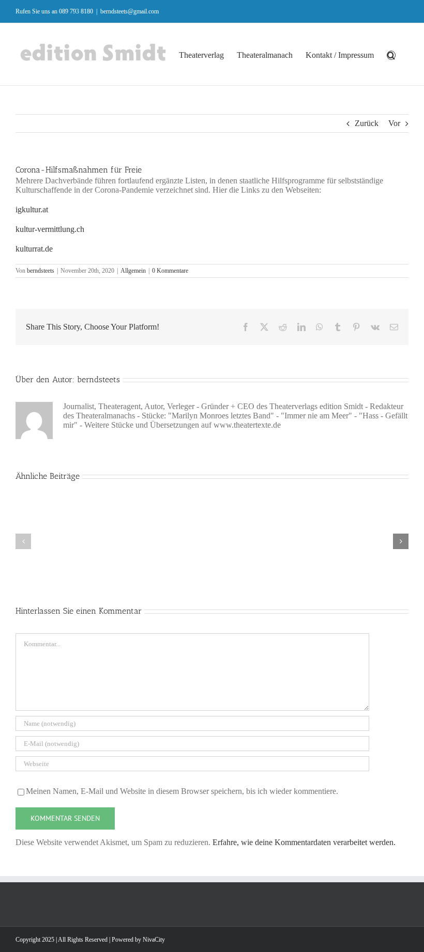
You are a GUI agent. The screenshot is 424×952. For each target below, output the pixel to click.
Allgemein (133, 270)
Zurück (366, 123)
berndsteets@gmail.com (129, 11)
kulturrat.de (34, 248)
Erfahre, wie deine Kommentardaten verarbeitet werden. (304, 842)
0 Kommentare (170, 270)
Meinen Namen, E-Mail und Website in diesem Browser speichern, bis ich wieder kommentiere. (182, 791)
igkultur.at (32, 209)
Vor (394, 123)
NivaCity (154, 939)
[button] (391, 54)
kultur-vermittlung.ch (50, 229)
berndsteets (40, 270)
